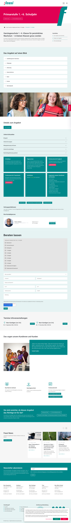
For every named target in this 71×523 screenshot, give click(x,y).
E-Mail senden (52, 223)
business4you (19, 520)
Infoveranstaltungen (8, 511)
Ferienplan (32, 177)
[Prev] (63, 428)
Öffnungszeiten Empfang (9, 508)
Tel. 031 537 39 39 (52, 221)
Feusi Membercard (24, 506)
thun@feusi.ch (44, 491)
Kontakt (6, 506)
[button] (35, 58)
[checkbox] (35, 256)
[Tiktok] (60, 508)
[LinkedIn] (57, 508)
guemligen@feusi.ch (33, 491)
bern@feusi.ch (6, 491)
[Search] (63, 3)
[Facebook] (64, 508)
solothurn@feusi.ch (19, 491)
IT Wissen (22, 508)
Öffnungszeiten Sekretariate (10, 509)
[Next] (66, 428)
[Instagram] (53, 508)
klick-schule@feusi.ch (59, 491)
